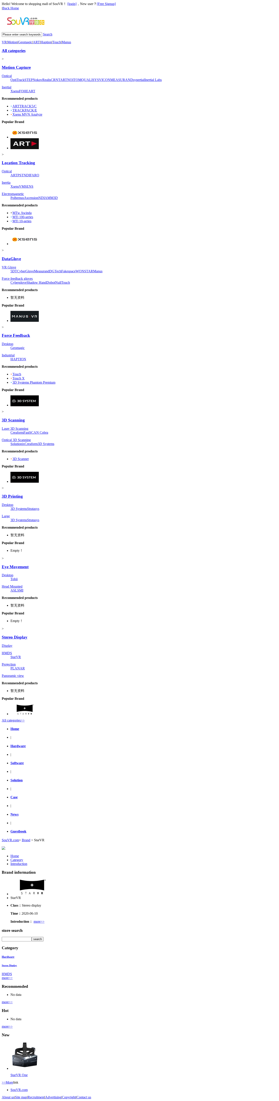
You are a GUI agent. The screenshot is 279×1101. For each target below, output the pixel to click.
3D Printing (12, 496)
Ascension (31, 198)
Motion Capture (16, 67)
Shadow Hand (36, 282)
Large (6, 516)
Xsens (14, 91)
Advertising (53, 1097)
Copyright (69, 1097)
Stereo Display (14, 637)
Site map (21, 1097)
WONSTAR (84, 271)
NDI (27, 175)
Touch (56, 42)
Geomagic (25, 42)
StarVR (15, 657)
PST (20, 175)
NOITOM (74, 80)
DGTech (55, 271)
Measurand (41, 271)
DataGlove (11, 258)
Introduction (18, 864)
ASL (13, 590)
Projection (9, 664)
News (14, 814)
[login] (72, 4)
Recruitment (36, 1097)
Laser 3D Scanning (15, 428)
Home (14, 729)
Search (47, 34)
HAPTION (18, 359)
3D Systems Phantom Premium (33, 382)
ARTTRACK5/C (24, 106)
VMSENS (26, 186)
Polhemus (17, 198)
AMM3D (51, 198)
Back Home (10, 8)
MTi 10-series (21, 221)
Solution (16, 780)
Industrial (8, 355)
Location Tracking (18, 162)
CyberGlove (25, 271)
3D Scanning (13, 420)
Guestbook (18, 831)
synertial (139, 80)
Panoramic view (13, 676)
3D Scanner (20, 459)
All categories (14, 50)
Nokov (37, 80)
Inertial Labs (153, 80)
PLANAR (17, 668)
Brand (26, 840)
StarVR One (19, 1075)
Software (17, 763)
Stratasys (33, 509)
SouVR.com (10, 840)
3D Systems (46, 444)
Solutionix (17, 444)
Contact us (84, 1097)
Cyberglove (18, 282)
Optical (7, 76)
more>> (39, 921)
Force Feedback (16, 335)
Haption (46, 42)
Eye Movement (15, 567)
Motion (12, 42)
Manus (66, 42)
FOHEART (27, 91)
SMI (20, 590)
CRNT (55, 80)
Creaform (17, 432)
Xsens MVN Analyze (27, 114)
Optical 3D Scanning (16, 440)
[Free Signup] (106, 4)
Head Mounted (12, 586)
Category (16, 860)
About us (8, 1097)
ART (36, 42)
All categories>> (13, 720)
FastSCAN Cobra (36, 432)
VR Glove (9, 267)
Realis (46, 80)
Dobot (50, 282)
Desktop (7, 344)
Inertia (6, 182)
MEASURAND (121, 80)
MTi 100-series (22, 217)
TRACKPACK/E (24, 110)
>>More (7, 1082)
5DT (13, 271)
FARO (34, 175)
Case (14, 797)
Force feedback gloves (17, 278)
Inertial (6, 87)
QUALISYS (90, 80)
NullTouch (62, 282)
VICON (104, 80)
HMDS (7, 653)
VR (4, 42)
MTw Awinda (22, 213)
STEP (28, 80)
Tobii (14, 579)
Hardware (18, 746)
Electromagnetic (13, 194)
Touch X (18, 378)
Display (7, 645)
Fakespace (68, 271)
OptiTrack (17, 80)
